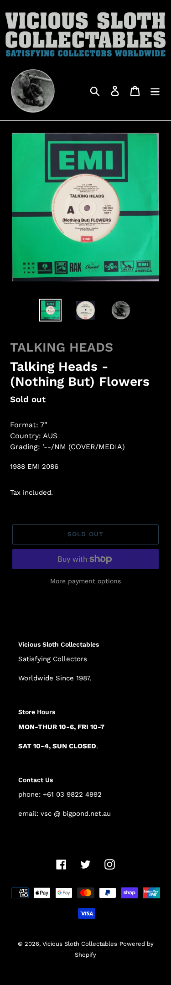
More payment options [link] (85, 581)
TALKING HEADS (61, 347)
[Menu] (155, 90)
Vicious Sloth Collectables (79, 943)
